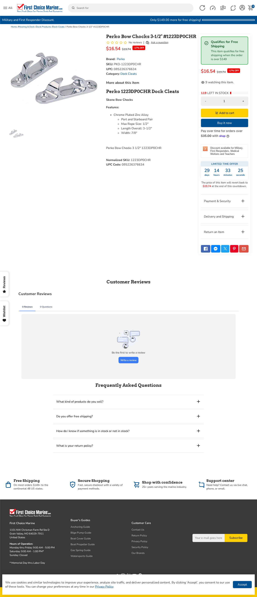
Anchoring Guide (80, 527)
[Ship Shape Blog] (223, 8)
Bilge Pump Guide (81, 532)
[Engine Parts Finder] (212, 8)
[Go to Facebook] (205, 249)
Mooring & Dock (26, 26)
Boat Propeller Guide (83, 544)
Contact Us (138, 529)
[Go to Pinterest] (234, 249)
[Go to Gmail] (244, 249)
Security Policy (140, 547)
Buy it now (224, 123)
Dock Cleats (58, 26)
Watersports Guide (82, 556)
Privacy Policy (139, 541)
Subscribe (236, 538)
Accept (242, 584)
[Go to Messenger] (216, 249)
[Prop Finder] (202, 8)
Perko (121, 59)
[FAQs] (233, 8)
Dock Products (43, 26)
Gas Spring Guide (80, 550)
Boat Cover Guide (81, 538)
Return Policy (139, 535)
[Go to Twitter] (225, 249)
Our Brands (138, 553)
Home (14, 26)
